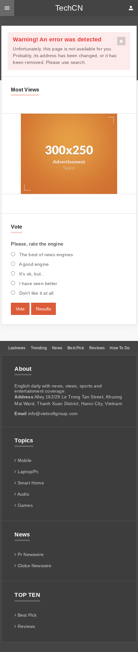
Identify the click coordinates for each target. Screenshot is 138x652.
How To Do (120, 348)
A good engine (33, 264)
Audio (22, 494)
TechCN (69, 8)
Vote (20, 308)
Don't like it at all (35, 293)
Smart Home (30, 482)
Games (24, 505)
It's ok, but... (31, 273)
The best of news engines (45, 254)
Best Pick (75, 348)
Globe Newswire (33, 565)
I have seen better (37, 283)
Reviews (97, 348)
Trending (39, 348)
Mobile (23, 460)
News (57, 348)
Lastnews (16, 348)
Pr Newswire (30, 554)
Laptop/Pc (27, 471)
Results (43, 308)
